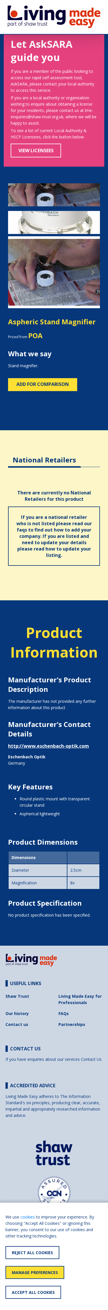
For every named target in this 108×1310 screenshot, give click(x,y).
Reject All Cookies (32, 1252)
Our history (17, 1013)
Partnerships (71, 1024)
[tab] (44, 455)
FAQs (63, 1013)
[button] (15, 272)
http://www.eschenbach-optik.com (48, 746)
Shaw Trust (17, 996)
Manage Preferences (35, 1272)
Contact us (16, 1024)
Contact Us (91, 1059)
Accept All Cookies (33, 1292)
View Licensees (36, 150)
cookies (27, 1217)
